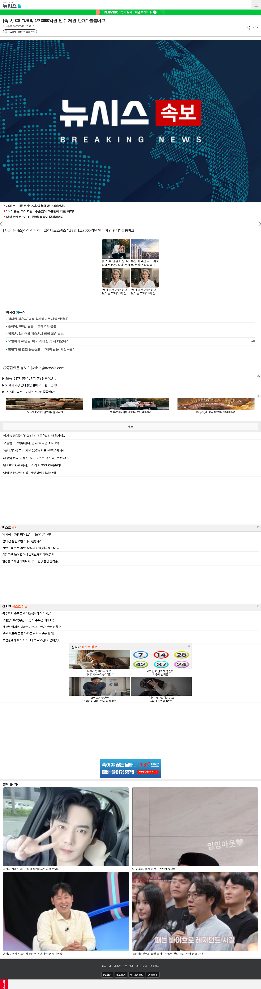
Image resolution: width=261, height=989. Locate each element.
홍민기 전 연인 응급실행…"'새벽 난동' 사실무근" (41, 349)
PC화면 (107, 975)
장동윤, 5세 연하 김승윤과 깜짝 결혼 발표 (36, 333)
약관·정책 (141, 966)
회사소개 (106, 966)
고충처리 (154, 966)
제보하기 (121, 975)
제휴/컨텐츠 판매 (123, 966)
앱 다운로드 (136, 975)
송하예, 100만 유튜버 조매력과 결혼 (32, 326)
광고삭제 (4, 984)
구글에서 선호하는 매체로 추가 (21, 32)
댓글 (130, 426)
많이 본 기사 (11, 784)
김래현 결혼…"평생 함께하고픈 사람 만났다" (38, 318)
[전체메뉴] (256, 5)
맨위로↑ (153, 975)
